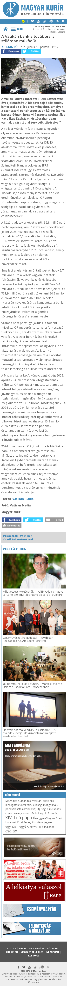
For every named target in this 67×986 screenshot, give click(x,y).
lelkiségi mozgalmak (45, 805)
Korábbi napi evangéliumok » (49, 786)
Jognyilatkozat (40, 979)
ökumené (12, 813)
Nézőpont (52, 952)
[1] (33, 93)
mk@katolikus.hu (28, 976)
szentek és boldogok (34, 813)
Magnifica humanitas (18, 801)
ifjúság (41, 809)
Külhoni (52, 948)
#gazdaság (10, 535)
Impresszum (12, 979)
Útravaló (10, 822)
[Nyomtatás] (11, 527)
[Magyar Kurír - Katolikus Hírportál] (33, 16)
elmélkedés (54, 809)
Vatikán (36, 801)
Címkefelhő (12, 795)
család (11, 831)
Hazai (22, 948)
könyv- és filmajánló (42, 827)
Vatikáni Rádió (23, 499)
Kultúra (33, 955)
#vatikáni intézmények (18, 539)
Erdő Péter (23, 822)
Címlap (11, 948)
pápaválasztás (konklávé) (20, 809)
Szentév (53, 813)
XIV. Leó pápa (18, 817)
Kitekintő (9, 47)
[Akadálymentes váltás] (23, 21)
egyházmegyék (16, 826)
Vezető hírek (14, 548)
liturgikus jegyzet (42, 822)
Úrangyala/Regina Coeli (47, 818)
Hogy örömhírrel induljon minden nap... (23, 750)
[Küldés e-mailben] (54, 521)
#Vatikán (26, 535)
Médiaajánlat (26, 979)
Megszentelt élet (32, 952)
